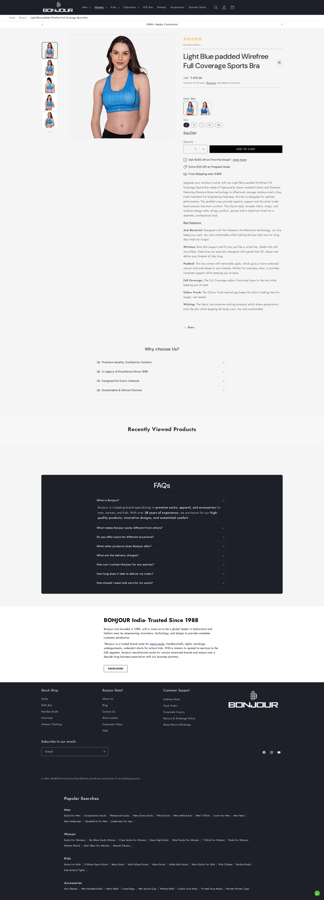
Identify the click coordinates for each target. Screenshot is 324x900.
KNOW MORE (115, 668)
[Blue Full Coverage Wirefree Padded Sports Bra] (205, 108)
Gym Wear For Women (96, 845)
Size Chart (189, 133)
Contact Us (108, 712)
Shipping (211, 82)
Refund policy (88, 778)
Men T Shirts (203, 815)
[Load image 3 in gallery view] (50, 85)
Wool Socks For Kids (203, 864)
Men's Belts (112, 888)
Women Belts (167, 888)
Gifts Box (46, 705)
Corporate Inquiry (174, 712)
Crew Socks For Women (132, 840)
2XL (219, 125)
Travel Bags (128, 888)
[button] (86, 7)
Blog (105, 705)
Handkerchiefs (49, 712)
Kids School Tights (74, 870)
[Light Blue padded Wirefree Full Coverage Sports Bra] (190, 108)
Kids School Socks (138, 864)
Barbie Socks (243, 864)
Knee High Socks (159, 840)
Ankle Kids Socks (178, 864)
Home (12, 17)
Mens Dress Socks (143, 815)
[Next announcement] (282, 24)
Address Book (171, 699)
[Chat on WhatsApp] (317, 893)
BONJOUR (56, 778)
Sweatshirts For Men (96, 821)
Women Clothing (51, 724)
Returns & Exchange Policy (179, 718)
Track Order (170, 706)
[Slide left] (49, 38)
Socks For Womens (74, 840)
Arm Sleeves (71, 888)
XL (210, 125)
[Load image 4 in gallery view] (50, 102)
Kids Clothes (226, 864)
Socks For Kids (72, 864)
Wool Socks (163, 815)
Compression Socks (95, 815)
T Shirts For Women (214, 840)
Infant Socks (158, 864)
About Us (107, 699)
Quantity (188, 142)
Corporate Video (112, 724)
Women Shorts (72, 845)
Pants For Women (238, 840)
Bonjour (23, 17)
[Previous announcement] (42, 24)
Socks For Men (72, 815)
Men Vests (239, 815)
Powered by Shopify (71, 778)
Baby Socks (118, 864)
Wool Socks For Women (185, 840)
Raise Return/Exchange (177, 725)
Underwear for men (121, 821)
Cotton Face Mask (188, 888)
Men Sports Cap (147, 888)
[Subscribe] (104, 751)
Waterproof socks (119, 815)
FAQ (105, 731)
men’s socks (157, 644)
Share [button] (191, 327)
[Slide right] (49, 132)
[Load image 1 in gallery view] (50, 50)
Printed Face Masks (211, 888)
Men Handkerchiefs (91, 888)
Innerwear (47, 718)
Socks (44, 699)
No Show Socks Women (102, 840)
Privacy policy (102, 778)
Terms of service (117, 778)
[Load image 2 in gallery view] (50, 68)
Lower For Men (221, 815)
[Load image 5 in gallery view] (50, 120)
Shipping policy (132, 778)
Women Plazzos (121, 845)
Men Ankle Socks (183, 815)
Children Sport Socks (96, 864)
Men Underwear (73, 821)
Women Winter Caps (237, 888)
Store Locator (110, 718)
